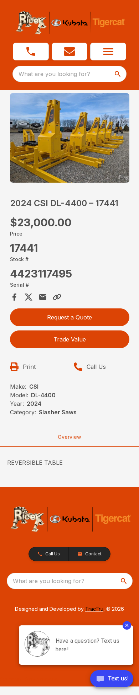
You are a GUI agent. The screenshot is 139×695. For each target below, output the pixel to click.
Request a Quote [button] (69, 317)
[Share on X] (28, 297)
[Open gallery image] (69, 138)
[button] (31, 51)
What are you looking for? (54, 73)
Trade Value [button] (69, 339)
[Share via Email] (42, 297)
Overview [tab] (69, 437)
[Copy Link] (57, 297)
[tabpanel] (69, 139)
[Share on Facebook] (14, 297)
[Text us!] (111, 679)
